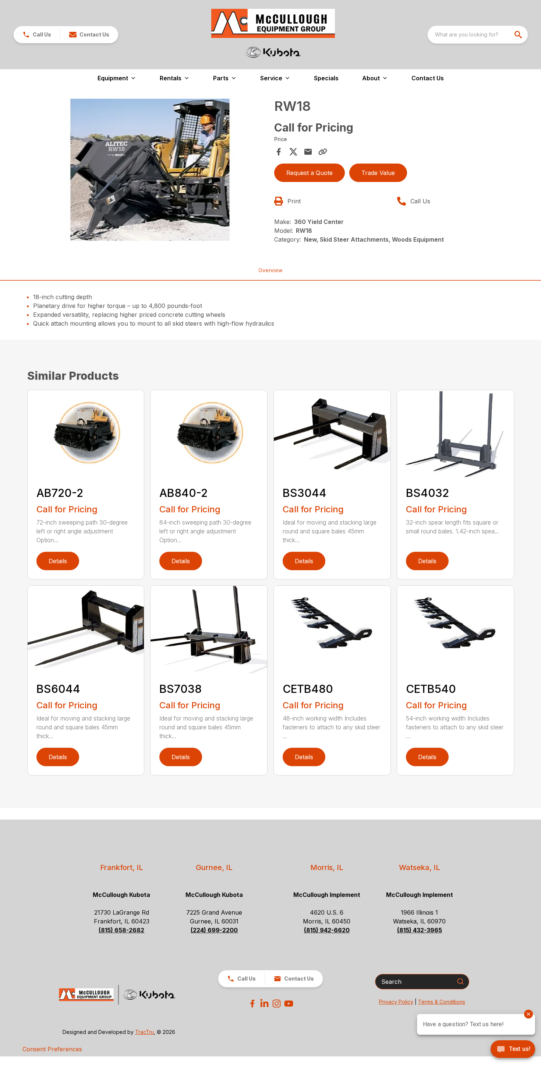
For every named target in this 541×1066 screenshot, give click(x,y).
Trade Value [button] (378, 172)
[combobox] (478, 34)
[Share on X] (293, 151)
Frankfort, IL (121, 867)
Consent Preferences (52, 1049)
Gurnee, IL (214, 867)
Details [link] (58, 561)
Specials (326, 78)
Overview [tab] (270, 270)
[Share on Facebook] (278, 151)
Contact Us (427, 78)
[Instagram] (276, 1003)
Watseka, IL (419, 867)
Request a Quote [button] (309, 172)
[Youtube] (288, 1003)
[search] (519, 34)
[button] (37, 34)
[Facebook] (252, 1003)
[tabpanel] (148, 171)
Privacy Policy (396, 1002)
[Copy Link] (322, 151)
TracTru (144, 1032)
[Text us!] (513, 1050)
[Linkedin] (264, 1003)
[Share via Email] (308, 151)
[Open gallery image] (148, 170)
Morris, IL (326, 867)
